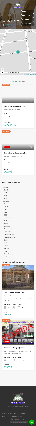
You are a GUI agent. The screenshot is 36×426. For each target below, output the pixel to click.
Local (5, 209)
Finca (5, 195)
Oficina (6, 215)
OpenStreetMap (32, 74)
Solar (5, 257)
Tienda (6, 223)
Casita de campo (9, 237)
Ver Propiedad (18, 100)
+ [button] (2, 70)
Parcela (6, 248)
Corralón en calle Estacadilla (14, 106)
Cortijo (6, 193)
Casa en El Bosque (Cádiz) (14, 348)
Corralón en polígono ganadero (15, 153)
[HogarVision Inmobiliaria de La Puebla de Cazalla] (18, 7)
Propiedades (27, 16)
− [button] (2, 72)
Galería (25, 20)
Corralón (6, 190)
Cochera (6, 243)
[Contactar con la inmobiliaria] (31, 422)
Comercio (7, 204)
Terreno (6, 198)
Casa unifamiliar (9, 234)
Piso (5, 251)
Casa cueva (7, 232)
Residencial (6, 226)
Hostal (6, 207)
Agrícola (5, 187)
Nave (5, 212)
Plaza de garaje (9, 254)
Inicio (24, 12)
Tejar (5, 220)
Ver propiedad (18, 284)
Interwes (22, 419)
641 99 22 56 (15, 20)
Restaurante (8, 218)
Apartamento (8, 229)
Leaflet (25, 74)
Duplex (6, 245)
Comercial (6, 201)
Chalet (6, 240)
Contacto (26, 24)
